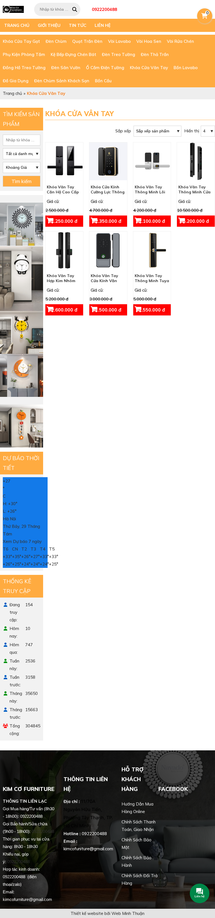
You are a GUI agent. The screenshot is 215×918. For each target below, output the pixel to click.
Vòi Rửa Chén (180, 41)
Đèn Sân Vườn (65, 67)
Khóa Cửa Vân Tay (149, 67)
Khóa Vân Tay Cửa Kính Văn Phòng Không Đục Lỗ (108, 283)
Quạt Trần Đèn (87, 41)
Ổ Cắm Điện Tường (105, 67)
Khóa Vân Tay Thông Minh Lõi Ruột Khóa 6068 (150, 192)
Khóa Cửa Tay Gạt (21, 41)
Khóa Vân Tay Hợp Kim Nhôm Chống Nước (61, 280)
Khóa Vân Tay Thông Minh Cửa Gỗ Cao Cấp (194, 192)
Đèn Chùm (56, 41)
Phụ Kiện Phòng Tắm (24, 54)
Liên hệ (103, 25)
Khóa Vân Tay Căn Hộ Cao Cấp (63, 189)
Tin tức (77, 25)
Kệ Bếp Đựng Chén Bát (73, 54)
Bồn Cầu (103, 80)
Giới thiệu (49, 25)
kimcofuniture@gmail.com (88, 848)
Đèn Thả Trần (155, 54)
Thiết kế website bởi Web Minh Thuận (107, 913)
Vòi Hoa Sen (148, 41)
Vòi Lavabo (119, 41)
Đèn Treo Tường (118, 54)
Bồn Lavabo (186, 67)
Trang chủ (16, 25)
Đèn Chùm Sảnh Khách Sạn (61, 80)
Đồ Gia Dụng (16, 80)
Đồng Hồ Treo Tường (24, 67)
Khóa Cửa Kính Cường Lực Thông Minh (108, 192)
